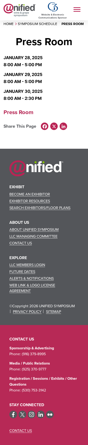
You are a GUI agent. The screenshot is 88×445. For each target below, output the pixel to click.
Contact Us (20, 243)
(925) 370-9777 (34, 369)
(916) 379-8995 (34, 353)
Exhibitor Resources (29, 200)
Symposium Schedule (37, 23)
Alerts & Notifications (31, 278)
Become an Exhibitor (29, 194)
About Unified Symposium (34, 229)
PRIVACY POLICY (27, 311)
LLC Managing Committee (33, 236)
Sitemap (53, 311)
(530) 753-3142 (34, 390)
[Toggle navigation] (78, 10)
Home (9, 23)
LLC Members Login (27, 264)
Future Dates (22, 271)
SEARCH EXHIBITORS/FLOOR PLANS (39, 207)
